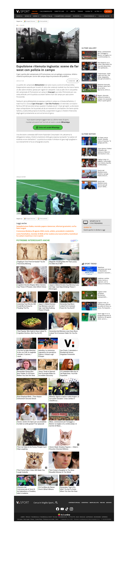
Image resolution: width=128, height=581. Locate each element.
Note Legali (27, 519)
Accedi (108, 11)
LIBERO (23, 517)
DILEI (77, 517)
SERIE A (19, 16)
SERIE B (28, 16)
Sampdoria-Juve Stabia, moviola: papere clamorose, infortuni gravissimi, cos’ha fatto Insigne (46, 227)
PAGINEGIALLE (35, 517)
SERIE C (36, 16)
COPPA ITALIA (47, 16)
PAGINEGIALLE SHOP (46, 517)
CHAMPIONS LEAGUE (63, 16)
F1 (67, 11)
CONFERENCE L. (90, 16)
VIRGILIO (28, 517)
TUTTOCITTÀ (71, 517)
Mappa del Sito (94, 502)
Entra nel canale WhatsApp (49, 127)
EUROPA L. (77, 16)
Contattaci (84, 502)
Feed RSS (102, 502)
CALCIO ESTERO (105, 16)
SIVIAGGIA (82, 517)
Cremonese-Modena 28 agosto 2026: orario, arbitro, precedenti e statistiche (45, 231)
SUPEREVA (105, 517)
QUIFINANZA (89, 517)
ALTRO (97, 11)
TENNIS (80, 11)
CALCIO (34, 11)
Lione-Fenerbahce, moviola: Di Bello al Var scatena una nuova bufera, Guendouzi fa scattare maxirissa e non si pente (47, 235)
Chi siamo (20, 519)
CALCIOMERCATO (46, 11)
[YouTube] (62, 510)
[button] (111, 16)
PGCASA (55, 517)
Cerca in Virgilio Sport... (44, 502)
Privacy (32, 519)
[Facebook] (57, 510)
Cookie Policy (38, 519)
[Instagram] (71, 510)
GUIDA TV (88, 11)
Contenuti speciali (74, 502)
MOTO (73, 11)
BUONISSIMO (97, 517)
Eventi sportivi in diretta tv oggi (94, 230)
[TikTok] (66, 510)
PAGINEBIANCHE (62, 517)
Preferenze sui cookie (48, 519)
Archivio (109, 502)
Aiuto (56, 519)
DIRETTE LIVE (59, 11)
